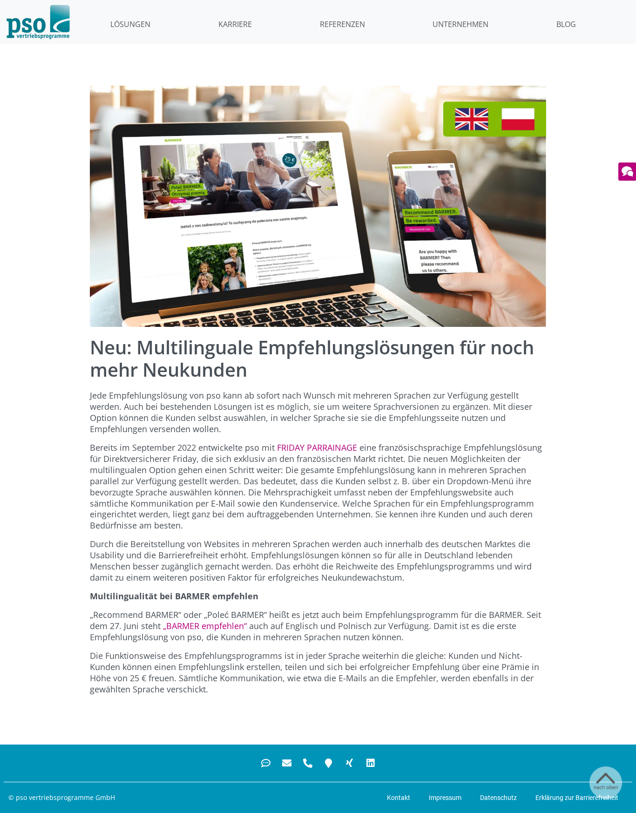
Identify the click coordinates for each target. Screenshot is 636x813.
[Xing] (350, 763)
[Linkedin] (371, 763)
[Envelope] (287, 763)
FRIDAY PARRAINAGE (317, 447)
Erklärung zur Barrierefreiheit (576, 797)
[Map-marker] (329, 763)
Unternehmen (460, 24)
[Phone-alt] (308, 763)
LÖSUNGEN (130, 24)
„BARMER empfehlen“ (205, 625)
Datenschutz (498, 797)
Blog (566, 24)
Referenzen (342, 24)
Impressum (445, 797)
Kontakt (398, 797)
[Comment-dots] (266, 763)
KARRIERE (235, 24)
